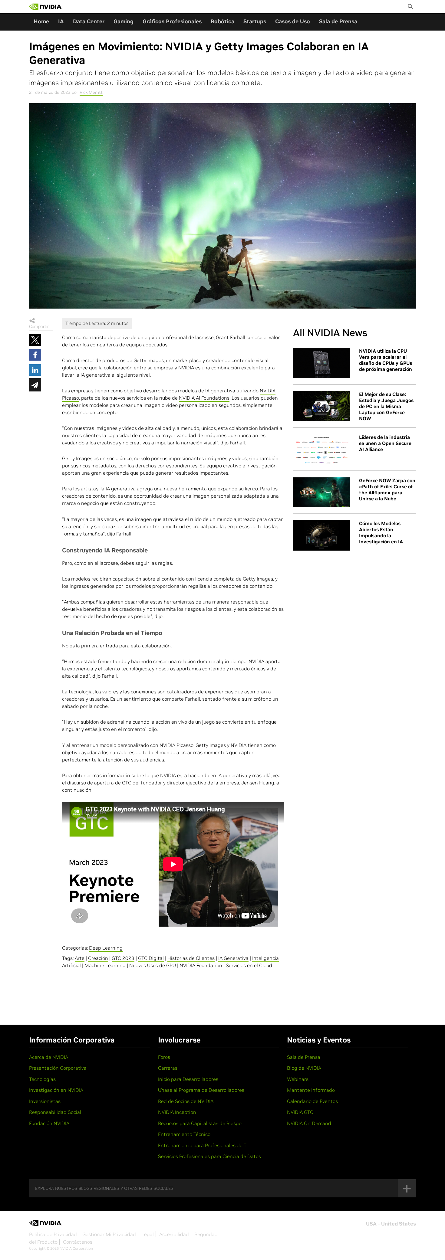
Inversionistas (45, 1101)
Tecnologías (42, 1079)
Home (41, 21)
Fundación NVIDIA (49, 1123)
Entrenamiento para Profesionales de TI (203, 1145)
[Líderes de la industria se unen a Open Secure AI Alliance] (321, 449)
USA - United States (391, 1223)
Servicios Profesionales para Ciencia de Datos (209, 1156)
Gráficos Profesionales (172, 21)
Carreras (167, 1068)
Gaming (124, 21)
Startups (254, 21)
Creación (98, 958)
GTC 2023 (123, 958)
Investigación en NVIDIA (56, 1090)
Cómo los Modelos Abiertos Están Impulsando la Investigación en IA (381, 532)
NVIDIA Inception (177, 1112)
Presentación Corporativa (58, 1068)
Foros (164, 1057)
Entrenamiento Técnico (184, 1134)
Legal (147, 1234)
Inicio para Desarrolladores (188, 1079)
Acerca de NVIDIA (48, 1057)
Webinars (297, 1079)
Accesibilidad (174, 1234)
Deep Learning (106, 948)
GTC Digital (151, 958)
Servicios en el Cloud (249, 965)
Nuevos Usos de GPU (152, 965)
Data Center (88, 21)
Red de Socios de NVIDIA (185, 1101)
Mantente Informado (311, 1090)
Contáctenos (77, 1242)
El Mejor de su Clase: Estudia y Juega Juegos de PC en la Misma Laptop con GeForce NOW (386, 406)
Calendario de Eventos (312, 1101)
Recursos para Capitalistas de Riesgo (200, 1123)
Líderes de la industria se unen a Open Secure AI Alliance (385, 443)
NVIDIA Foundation (201, 965)
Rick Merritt (91, 92)
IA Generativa (233, 958)
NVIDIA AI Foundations (204, 398)
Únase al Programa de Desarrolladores (201, 1090)
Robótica (222, 21)
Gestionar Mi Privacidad (109, 1234)
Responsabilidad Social (55, 1112)
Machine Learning (105, 965)
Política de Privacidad (53, 1234)
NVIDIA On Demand (309, 1123)
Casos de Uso (292, 21)
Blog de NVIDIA (304, 1068)
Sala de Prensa (338, 21)
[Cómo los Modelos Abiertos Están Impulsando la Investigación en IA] (321, 535)
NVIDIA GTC (300, 1112)
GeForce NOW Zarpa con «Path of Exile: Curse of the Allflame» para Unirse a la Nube (387, 489)
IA (61, 21)
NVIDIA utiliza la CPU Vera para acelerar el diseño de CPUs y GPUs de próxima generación (385, 360)
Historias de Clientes (191, 958)
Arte (79, 958)
